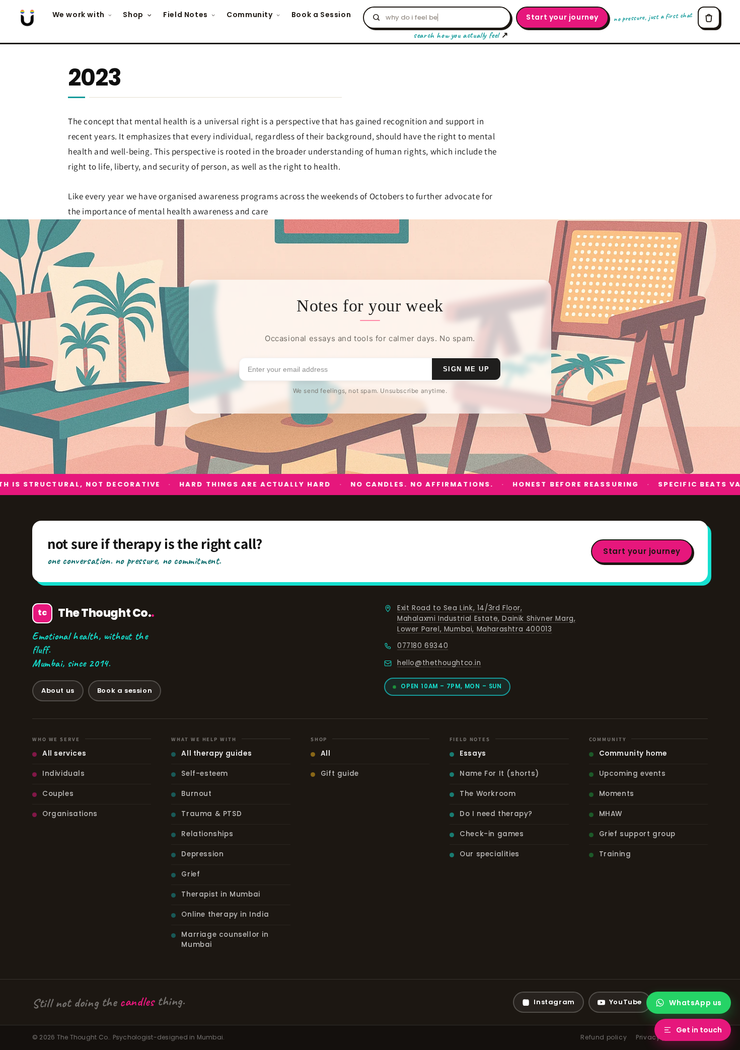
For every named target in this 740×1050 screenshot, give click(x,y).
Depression (202, 854)
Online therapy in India (225, 914)
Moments (616, 793)
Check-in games (492, 834)
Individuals (63, 773)
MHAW (610, 814)
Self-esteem (204, 773)
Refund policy (603, 1037)
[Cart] (709, 18)
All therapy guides (216, 753)
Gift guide (340, 773)
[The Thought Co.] (27, 18)
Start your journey (562, 17)
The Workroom (487, 793)
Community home (633, 753)
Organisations (70, 814)
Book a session (124, 690)
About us (58, 690)
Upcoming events (632, 773)
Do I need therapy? (496, 814)
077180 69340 (422, 646)
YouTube (625, 1002)
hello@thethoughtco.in (439, 663)
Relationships (207, 834)
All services (64, 753)
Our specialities (490, 854)
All (326, 753)
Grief (190, 874)
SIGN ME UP (466, 369)
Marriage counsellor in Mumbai (224, 940)
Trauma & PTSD (211, 814)
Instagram (554, 1002)
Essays (473, 753)
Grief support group (637, 834)
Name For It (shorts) (499, 773)
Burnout (196, 793)
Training (615, 854)
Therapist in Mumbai (220, 894)
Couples (57, 793)
